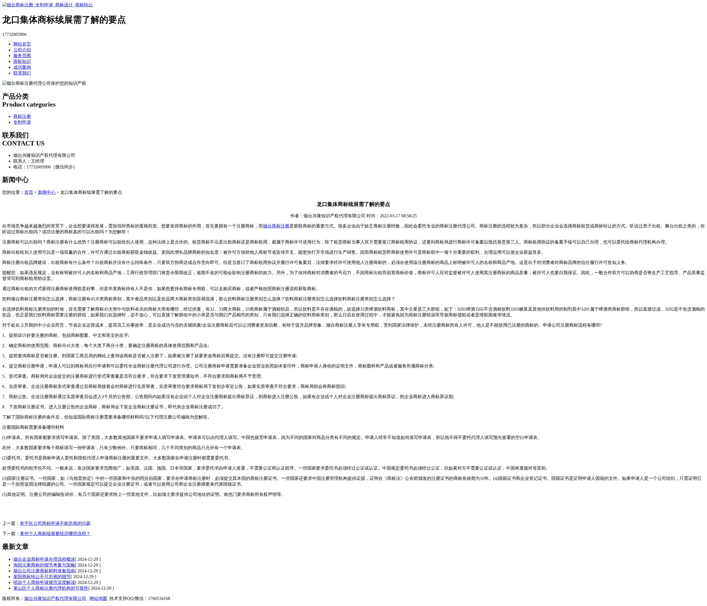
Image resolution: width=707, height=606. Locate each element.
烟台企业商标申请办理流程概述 (44, 559)
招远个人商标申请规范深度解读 (44, 582)
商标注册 (22, 116)
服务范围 (22, 55)
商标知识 (22, 61)
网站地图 (98, 598)
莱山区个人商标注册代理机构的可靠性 (50, 588)
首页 (28, 192)
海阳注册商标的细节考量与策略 (44, 565)
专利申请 (22, 122)
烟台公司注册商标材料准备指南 (44, 570)
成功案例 (22, 67)
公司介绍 (22, 49)
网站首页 (22, 44)
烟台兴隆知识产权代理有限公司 (55, 598)
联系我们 (22, 73)
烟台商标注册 (276, 226)
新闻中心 (47, 192)
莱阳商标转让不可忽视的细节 (42, 576)
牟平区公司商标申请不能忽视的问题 (55, 523)
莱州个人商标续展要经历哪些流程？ (55, 533)
